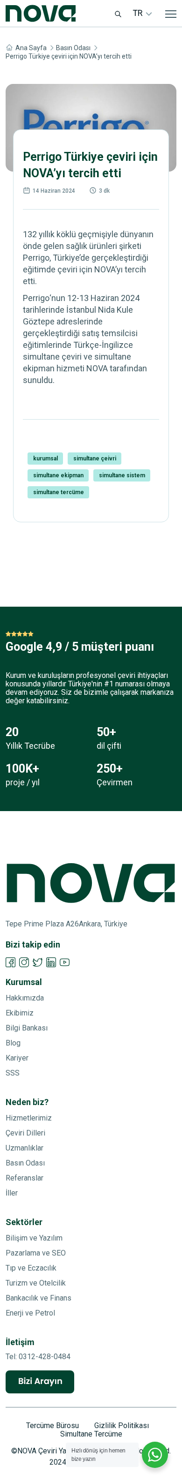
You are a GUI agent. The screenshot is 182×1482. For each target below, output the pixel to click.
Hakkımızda (25, 997)
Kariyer (17, 1057)
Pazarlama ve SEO (36, 1253)
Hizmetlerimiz (29, 1117)
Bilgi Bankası (27, 1027)
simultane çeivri (94, 458)
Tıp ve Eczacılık (31, 1268)
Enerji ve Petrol (30, 1313)
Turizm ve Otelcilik (36, 1283)
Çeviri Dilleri (25, 1132)
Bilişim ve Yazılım (34, 1238)
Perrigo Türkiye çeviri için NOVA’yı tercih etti (69, 56)
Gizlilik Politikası (121, 1426)
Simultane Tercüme (91, 1434)
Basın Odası (73, 48)
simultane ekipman (58, 475)
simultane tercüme (58, 492)
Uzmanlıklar (24, 1147)
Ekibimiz (20, 1012)
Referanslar (24, 1178)
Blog (13, 1042)
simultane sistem (122, 475)
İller (12, 1193)
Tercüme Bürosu (52, 1426)
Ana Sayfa (31, 48)
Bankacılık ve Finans (38, 1298)
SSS (13, 1072)
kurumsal (45, 458)
